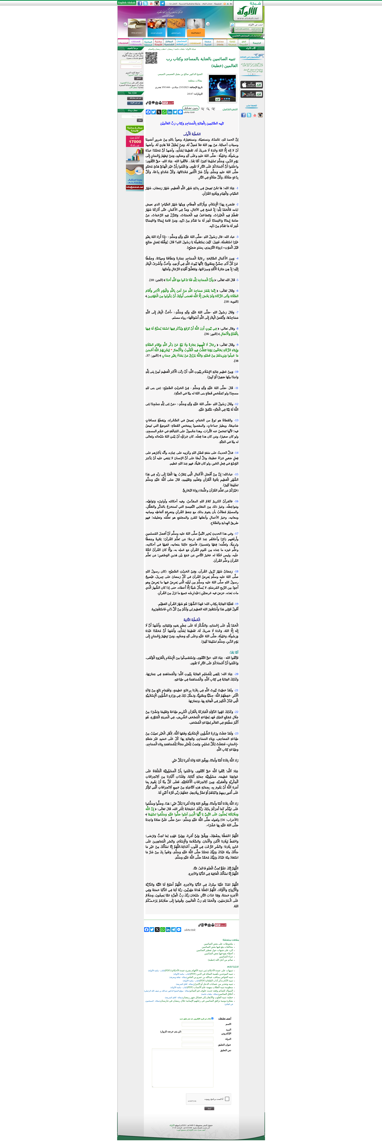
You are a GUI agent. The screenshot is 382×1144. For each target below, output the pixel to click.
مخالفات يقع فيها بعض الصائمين (217, 947)
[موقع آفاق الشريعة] (243, 42)
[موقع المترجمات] (123, 42)
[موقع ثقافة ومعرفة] (232, 42)
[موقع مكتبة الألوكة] (158, 42)
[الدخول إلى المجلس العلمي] (245, 36)
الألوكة (172, 1125)
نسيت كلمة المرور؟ (135, 75)
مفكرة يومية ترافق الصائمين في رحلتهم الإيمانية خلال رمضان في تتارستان (196, 1001)
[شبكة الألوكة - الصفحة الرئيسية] (218, 5)
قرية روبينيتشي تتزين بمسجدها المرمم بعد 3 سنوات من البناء (252, 69)
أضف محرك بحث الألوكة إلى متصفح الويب (191, 1130)
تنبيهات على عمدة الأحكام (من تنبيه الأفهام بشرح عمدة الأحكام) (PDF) (199, 970)
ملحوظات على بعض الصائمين (218, 944)
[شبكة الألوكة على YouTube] (151, 3)
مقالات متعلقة (195, 80)
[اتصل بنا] (173, 5)
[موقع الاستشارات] (195, 42)
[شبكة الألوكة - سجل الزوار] (207, 5)
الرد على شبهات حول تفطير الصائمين (214, 950)
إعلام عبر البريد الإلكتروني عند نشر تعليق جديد (195, 1019)
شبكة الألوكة (191, 49)
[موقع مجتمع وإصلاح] (220, 42)
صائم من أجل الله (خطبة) (220, 960)
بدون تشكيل (191, 108)
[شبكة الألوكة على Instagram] (156, 3)
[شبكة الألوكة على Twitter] (145, 3)
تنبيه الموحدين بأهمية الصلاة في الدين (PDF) (211, 974)
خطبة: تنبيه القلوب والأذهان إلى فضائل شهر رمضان (208, 997)
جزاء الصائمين (226, 956)
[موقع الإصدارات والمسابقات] (136, 42)
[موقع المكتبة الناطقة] (148, 42)
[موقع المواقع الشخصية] (169, 42)
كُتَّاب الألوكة (251, 48)
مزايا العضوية (125, 83)
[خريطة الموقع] (227, 5)
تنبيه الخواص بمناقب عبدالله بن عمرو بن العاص (210, 977)
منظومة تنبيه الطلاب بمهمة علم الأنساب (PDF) (210, 987)
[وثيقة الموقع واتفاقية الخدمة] (190, 5)
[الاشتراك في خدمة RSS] (224, 5)
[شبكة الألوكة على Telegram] (162, 3)
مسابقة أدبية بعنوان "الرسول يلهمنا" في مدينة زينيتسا (253, 63)
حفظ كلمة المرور (133, 72)
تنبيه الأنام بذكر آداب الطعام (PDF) (216, 980)
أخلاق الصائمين (225, 994)
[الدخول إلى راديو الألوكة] (244, 30)
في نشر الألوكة (135, 103)
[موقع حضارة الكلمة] (207, 42)
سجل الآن (133, 87)
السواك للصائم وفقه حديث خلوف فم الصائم (211, 990)
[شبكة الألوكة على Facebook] (139, 3)
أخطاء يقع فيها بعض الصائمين (218, 953)
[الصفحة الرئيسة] (230, 5)
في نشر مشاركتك (135, 98)
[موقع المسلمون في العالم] (181, 42)
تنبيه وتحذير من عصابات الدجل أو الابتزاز (213, 984)
